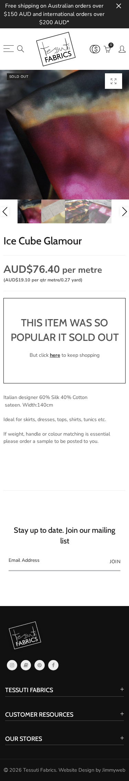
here (55, 355)
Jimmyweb (113, 769)
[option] (64, 134)
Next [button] (124, 211)
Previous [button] (4, 211)
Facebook (53, 665)
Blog (26, 665)
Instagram (12, 665)
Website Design (76, 769)
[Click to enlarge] (113, 81)
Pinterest (39, 665)
